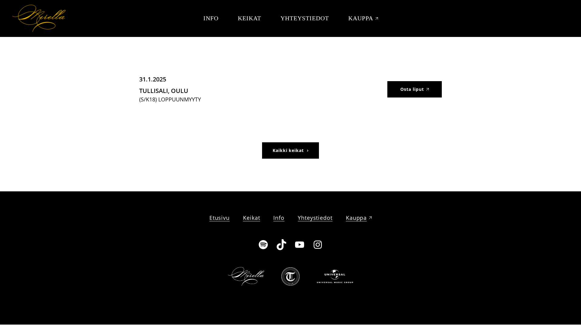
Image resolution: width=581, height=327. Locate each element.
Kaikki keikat (288, 150)
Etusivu (219, 217)
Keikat (249, 18)
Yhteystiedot (305, 18)
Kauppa (360, 18)
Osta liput (412, 89)
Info (210, 18)
